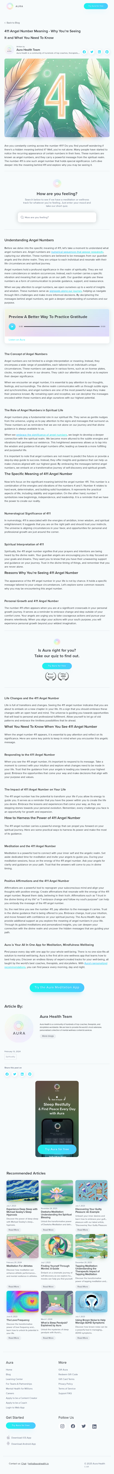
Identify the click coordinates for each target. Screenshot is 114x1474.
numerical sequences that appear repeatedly (77, 252)
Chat (23, 1463)
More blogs (48, 1036)
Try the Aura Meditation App (57, 987)
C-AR (86, 1466)
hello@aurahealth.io (38, 1463)
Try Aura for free (95, 6)
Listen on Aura (17, 339)
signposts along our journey (66, 291)
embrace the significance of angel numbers (41, 434)
